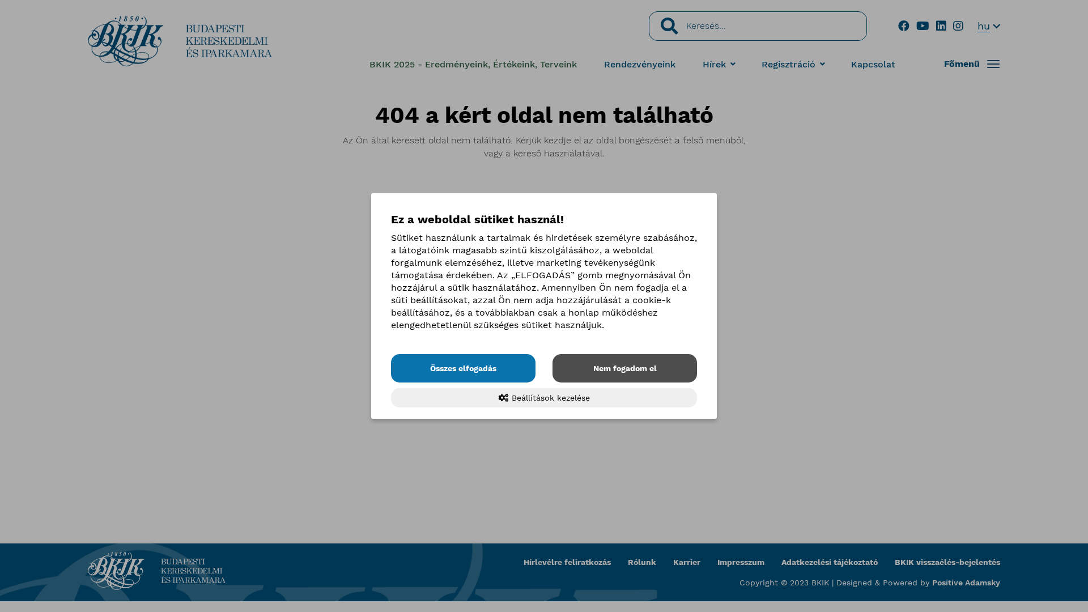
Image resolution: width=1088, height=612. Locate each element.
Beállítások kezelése (549, 397)
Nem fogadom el (625, 368)
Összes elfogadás (463, 368)
